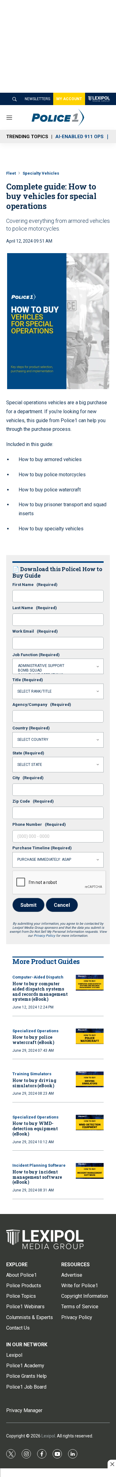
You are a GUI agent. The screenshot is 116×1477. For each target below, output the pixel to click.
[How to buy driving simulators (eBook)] (90, 1079)
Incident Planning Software (39, 1165)
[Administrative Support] (58, 666)
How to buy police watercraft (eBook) (33, 1039)
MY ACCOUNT (69, 99)
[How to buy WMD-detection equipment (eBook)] (90, 1123)
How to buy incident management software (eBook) (37, 1177)
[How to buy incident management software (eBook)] (90, 1171)
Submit (28, 905)
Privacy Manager (24, 1410)
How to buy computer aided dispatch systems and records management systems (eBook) (40, 991)
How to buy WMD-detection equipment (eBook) (35, 1128)
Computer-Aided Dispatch (37, 977)
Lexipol (48, 1435)
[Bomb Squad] (58, 670)
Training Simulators (31, 1074)
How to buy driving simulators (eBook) (34, 1083)
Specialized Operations (35, 1031)
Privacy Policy (44, 936)
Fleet (11, 173)
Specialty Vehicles (41, 173)
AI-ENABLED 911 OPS (79, 136)
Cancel (62, 905)
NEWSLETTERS (37, 99)
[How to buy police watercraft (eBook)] (90, 1036)
